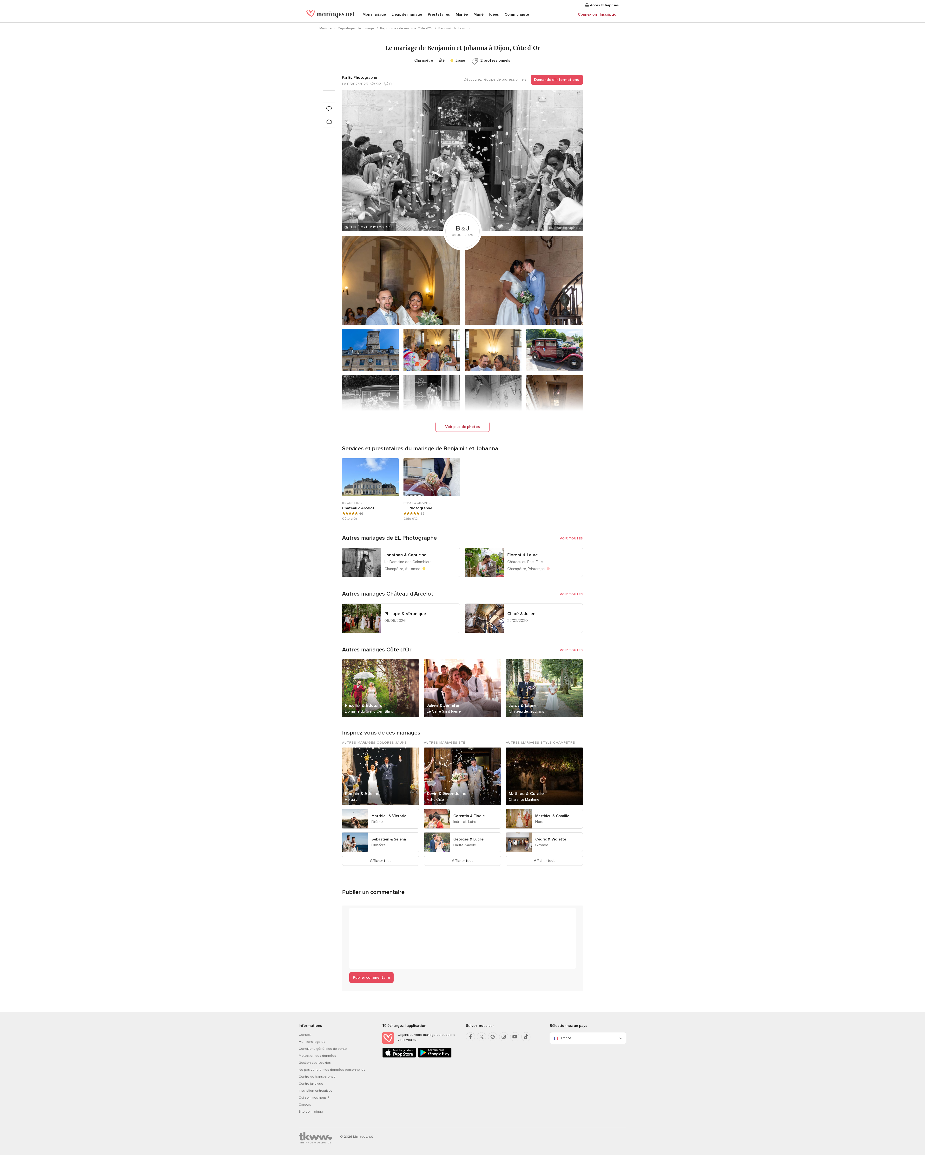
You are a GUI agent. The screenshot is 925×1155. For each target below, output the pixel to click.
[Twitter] (481, 1036)
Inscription (609, 14)
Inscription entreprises (315, 1091)
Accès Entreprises (604, 5)
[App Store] (399, 1057)
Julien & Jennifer (443, 705)
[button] (462, 160)
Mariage (325, 28)
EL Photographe (417, 508)
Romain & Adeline (362, 793)
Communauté (517, 14)
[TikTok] (525, 1036)
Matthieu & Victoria (388, 816)
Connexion (587, 14)
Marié (478, 14)
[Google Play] (435, 1057)
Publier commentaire (371, 977)
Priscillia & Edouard (364, 705)
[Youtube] (514, 1036)
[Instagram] (503, 1036)
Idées (494, 14)
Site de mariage (311, 1111)
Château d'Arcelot (358, 508)
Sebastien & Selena (388, 839)
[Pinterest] (492, 1036)
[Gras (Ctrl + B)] (355, 914)
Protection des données (317, 1056)
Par (359, 77)
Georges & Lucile (468, 839)
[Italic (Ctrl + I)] (364, 914)
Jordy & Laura (522, 705)
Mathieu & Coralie (526, 793)
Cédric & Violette (550, 839)
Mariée (462, 14)
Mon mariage (374, 14)
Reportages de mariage (356, 28)
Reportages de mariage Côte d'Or (406, 28)
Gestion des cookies (315, 1063)
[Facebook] (470, 1036)
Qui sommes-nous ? (314, 1098)
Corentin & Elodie (469, 816)
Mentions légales (312, 1042)
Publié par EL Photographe (371, 227)
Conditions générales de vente (323, 1049)
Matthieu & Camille (552, 816)
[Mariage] (331, 15)
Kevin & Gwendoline (447, 793)
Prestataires (439, 14)
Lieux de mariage (407, 14)
